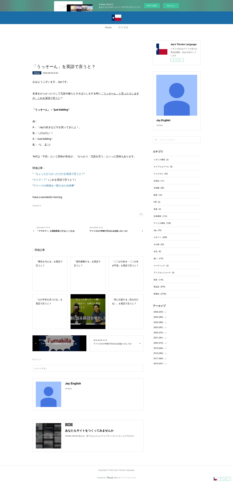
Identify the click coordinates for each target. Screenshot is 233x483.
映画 (158, 194)
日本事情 (160, 216)
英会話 (37, 72)
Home (108, 27)
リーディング (161, 265)
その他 (159, 244)
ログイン (171, 5)
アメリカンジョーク (164, 272)
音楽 (157, 209)
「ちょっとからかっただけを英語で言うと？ (58, 174)
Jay (157, 230)
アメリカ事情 (162, 223)
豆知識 (159, 187)
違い (158, 258)
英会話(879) (36, 206)
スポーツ (160, 237)
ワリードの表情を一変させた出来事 (53, 185)
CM (157, 201)
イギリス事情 (161, 159)
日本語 (159, 180)
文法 (157, 251)
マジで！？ (39, 179)
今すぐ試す (152, 5)
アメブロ (123, 27)
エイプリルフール (163, 166)
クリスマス (161, 173)
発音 (158, 279)
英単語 (160, 293)
